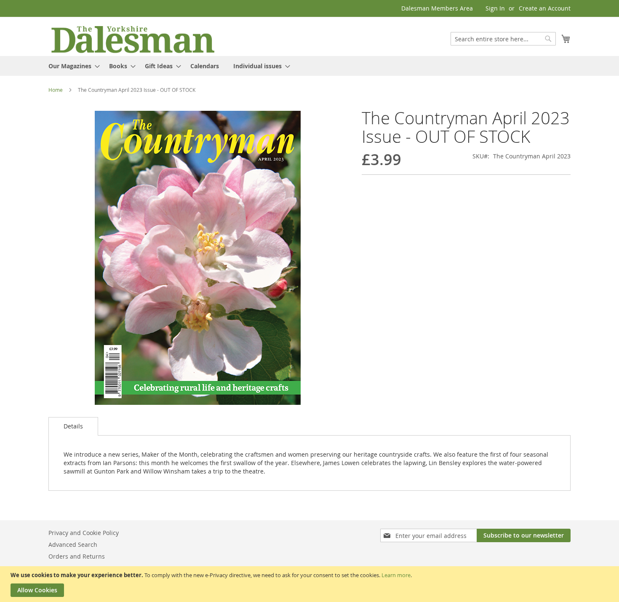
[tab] (73, 426)
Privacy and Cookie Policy (83, 533)
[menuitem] (71, 66)
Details (73, 426)
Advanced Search (72, 544)
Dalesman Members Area (437, 8)
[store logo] (132, 38)
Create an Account (545, 8)
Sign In (495, 8)
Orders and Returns (76, 556)
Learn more (396, 575)
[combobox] (503, 38)
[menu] (309, 66)
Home (55, 89)
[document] (311, 584)
